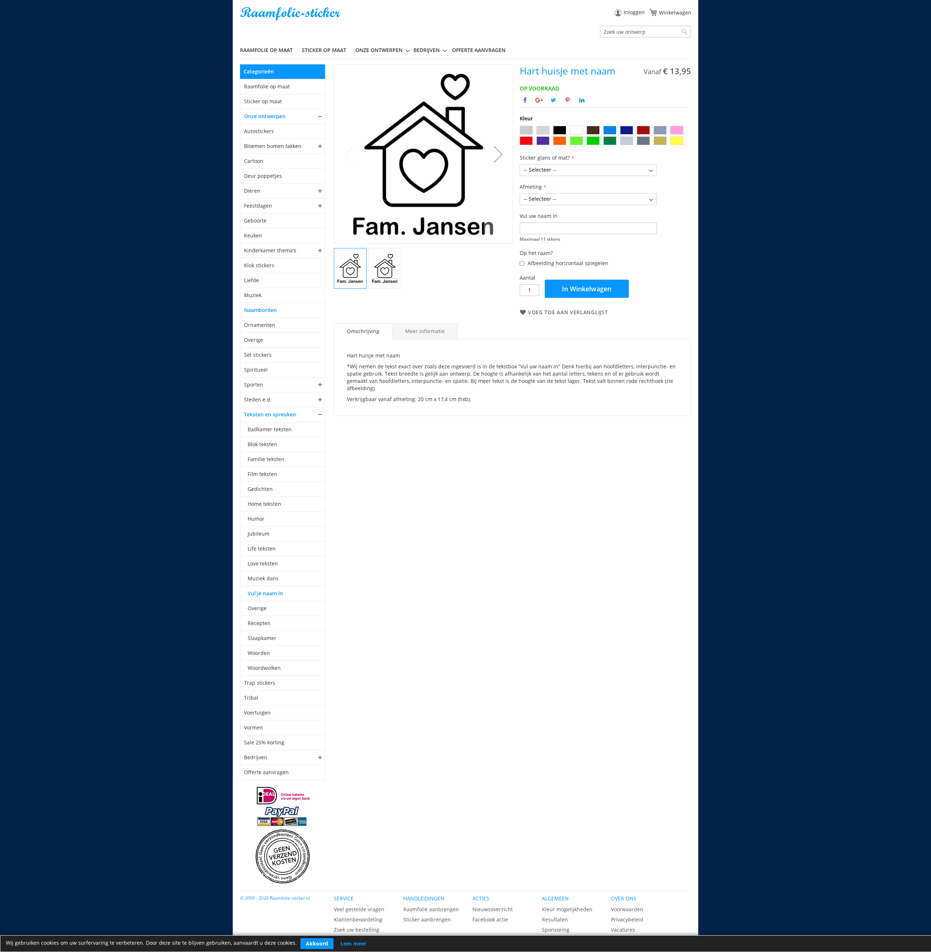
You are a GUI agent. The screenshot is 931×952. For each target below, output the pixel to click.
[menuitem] (269, 50)
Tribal (251, 697)
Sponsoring (556, 929)
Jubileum (258, 533)
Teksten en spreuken (270, 414)
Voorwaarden (627, 909)
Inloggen (634, 12)
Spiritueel (256, 369)
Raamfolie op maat (267, 86)
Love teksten (263, 563)
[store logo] (291, 14)
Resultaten (555, 919)
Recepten (259, 623)
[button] (498, 154)
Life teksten (262, 548)
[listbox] (605, 136)
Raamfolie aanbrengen (431, 909)
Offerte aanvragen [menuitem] (479, 50)
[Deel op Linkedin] (581, 100)
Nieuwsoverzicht (492, 909)
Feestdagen (258, 205)
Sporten (253, 384)
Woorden (259, 652)
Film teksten (262, 474)
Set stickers (258, 354)
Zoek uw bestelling (356, 929)
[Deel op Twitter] (553, 100)
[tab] (363, 331)
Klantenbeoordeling (358, 919)
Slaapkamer (262, 638)
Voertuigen (257, 712)
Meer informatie (425, 331)
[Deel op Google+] (539, 100)
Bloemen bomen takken (272, 146)
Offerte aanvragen (266, 772)
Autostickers (259, 131)
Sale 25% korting (264, 742)
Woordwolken (264, 667)
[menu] (465, 50)
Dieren (252, 190)
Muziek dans (263, 578)
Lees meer (353, 943)
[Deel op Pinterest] (568, 100)
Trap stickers (259, 682)
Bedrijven (255, 757)
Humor (256, 518)
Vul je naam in (265, 593)
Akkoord (317, 943)
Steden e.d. (258, 399)
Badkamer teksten (270, 429)
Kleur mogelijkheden (567, 909)
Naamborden (260, 310)
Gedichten (260, 488)
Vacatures (623, 929)
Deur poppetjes (263, 175)
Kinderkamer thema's (270, 250)
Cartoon (253, 160)
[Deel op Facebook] (525, 100)
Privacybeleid (627, 919)
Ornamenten (259, 324)
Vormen (253, 727)
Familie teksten (266, 459)
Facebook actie (490, 919)
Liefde (251, 280)
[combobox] (645, 31)
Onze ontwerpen (264, 116)
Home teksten (264, 503)
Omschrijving (363, 331)
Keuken (253, 235)
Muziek (252, 295)
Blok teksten (262, 444)
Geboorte (255, 220)
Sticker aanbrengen (427, 919)
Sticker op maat (263, 101)
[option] (526, 130)
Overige (253, 339)
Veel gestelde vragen (359, 909)
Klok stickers (259, 265)
